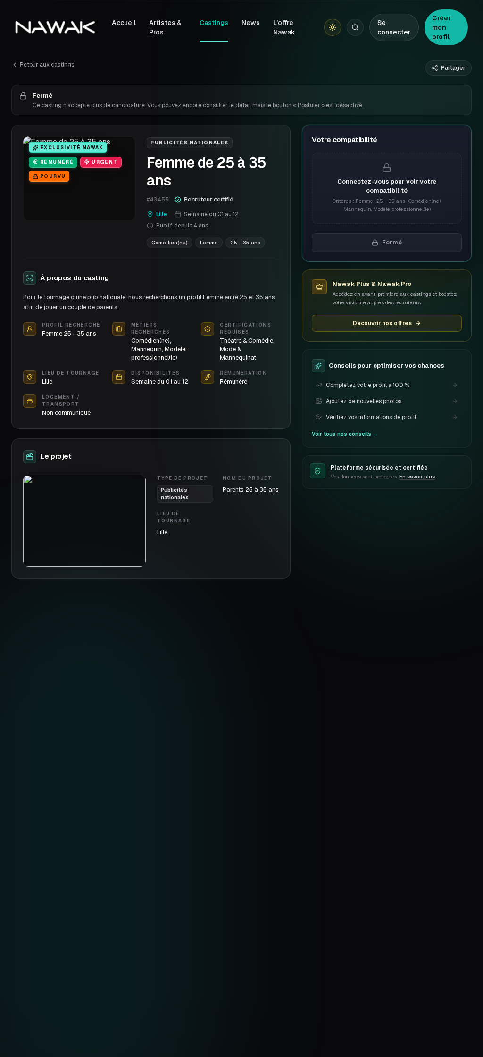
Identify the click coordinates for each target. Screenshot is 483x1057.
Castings (214, 22)
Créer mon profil (441, 27)
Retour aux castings (47, 64)
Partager (453, 68)
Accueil (124, 22)
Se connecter (394, 27)
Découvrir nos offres (382, 323)
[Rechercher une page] (355, 27)
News (251, 22)
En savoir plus (417, 476)
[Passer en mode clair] (332, 27)
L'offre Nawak (284, 27)
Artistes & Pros (165, 27)
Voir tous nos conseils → (345, 433)
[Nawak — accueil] (55, 27)
